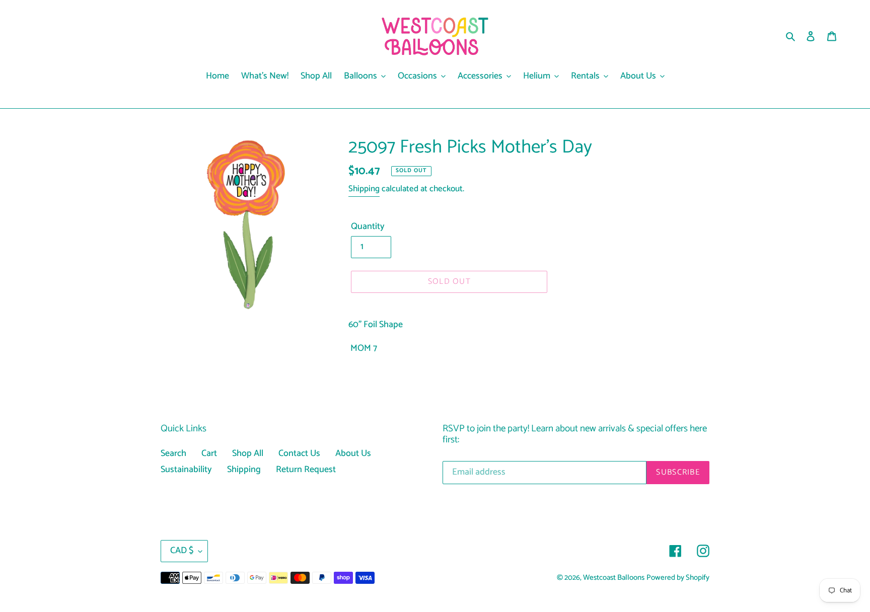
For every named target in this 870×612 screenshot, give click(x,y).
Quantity (368, 227)
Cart (209, 453)
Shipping (364, 189)
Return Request (306, 469)
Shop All (247, 453)
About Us (353, 453)
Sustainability (186, 469)
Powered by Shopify (677, 578)
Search (173, 453)
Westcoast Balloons (613, 578)
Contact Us (299, 453)
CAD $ (181, 550)
